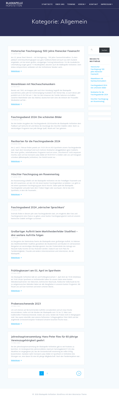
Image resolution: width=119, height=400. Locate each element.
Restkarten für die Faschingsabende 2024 (35, 141)
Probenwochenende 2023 (26, 303)
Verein (81, 4)
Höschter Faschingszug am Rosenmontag (35, 174)
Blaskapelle (14, 4)
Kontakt (93, 4)
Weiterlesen (15, 71)
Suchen (104, 50)
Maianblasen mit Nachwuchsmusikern (33, 84)
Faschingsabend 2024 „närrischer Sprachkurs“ (38, 207)
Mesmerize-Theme (79, 394)
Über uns (59, 4)
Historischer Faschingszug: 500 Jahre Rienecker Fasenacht (45, 50)
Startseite (47, 4)
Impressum (106, 4)
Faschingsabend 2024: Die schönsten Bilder (36, 117)
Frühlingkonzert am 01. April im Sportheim (36, 270)
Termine (71, 4)
